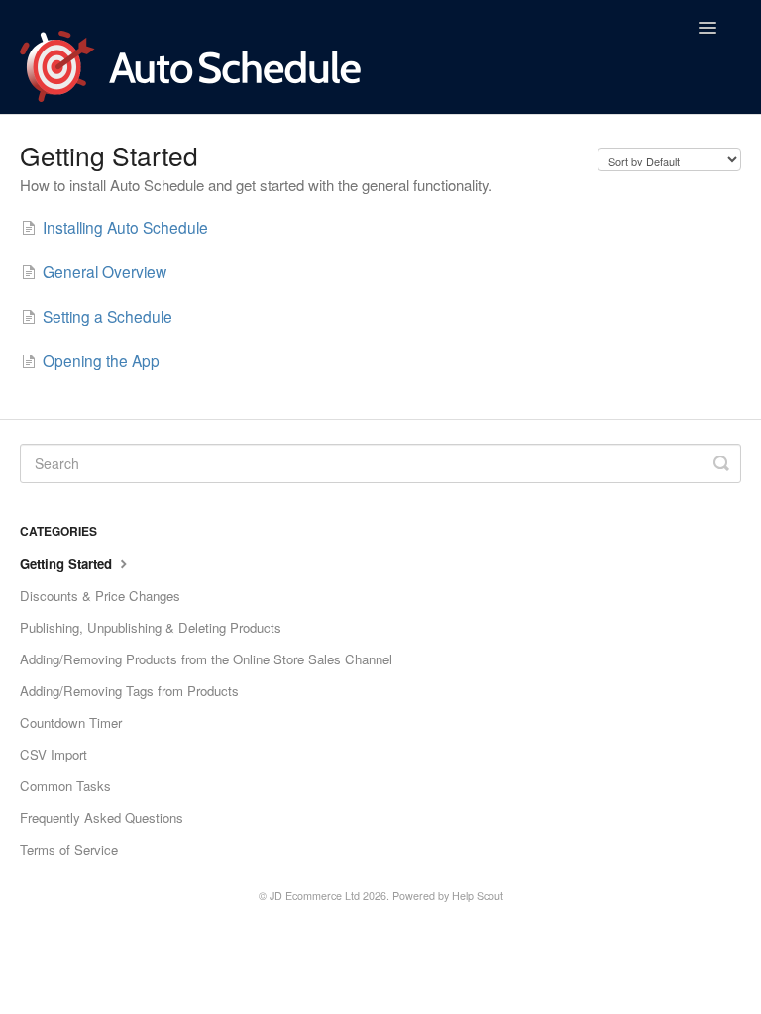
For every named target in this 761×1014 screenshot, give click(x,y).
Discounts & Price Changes (100, 595)
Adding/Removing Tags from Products (129, 690)
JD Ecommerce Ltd (315, 895)
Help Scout (477, 895)
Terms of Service (69, 849)
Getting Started (68, 564)
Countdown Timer (71, 722)
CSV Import (53, 754)
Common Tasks (65, 785)
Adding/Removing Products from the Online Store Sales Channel (206, 659)
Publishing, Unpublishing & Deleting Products (150, 627)
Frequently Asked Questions (101, 817)
